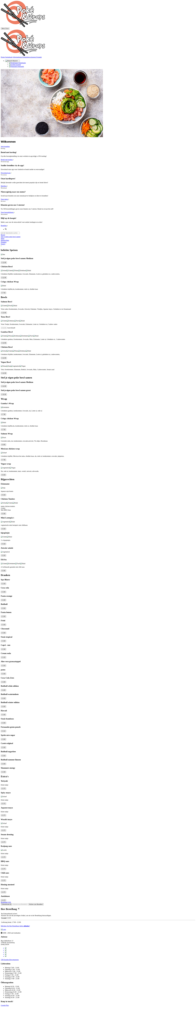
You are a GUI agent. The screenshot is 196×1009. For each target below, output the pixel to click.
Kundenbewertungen (29, 57)
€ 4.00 (3, 690)
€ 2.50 (3, 583)
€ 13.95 (4, 262)
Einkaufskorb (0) (6, 904)
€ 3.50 (3, 608)
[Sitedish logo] (3, 929)
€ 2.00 (3, 649)
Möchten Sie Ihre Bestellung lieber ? (15, 926)
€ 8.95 (3, 444)
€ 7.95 (3, 414)
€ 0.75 (3, 788)
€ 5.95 (3, 513)
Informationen (17, 57)
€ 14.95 (4, 328)
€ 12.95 (4, 277)
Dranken (3, 242)
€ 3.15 (3, 731)
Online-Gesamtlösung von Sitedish (12, 1007)
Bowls (3, 235)
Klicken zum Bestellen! (20, 904)
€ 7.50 (3, 293)
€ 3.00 (3, 592)
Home (3, 57)
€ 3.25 (3, 657)
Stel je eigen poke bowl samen (10, 237)
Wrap (2, 238)
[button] (98, 246)
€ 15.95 (4, 394)
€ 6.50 (3, 475)
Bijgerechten (5, 240)
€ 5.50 (3, 495)
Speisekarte (9, 57)
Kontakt (39, 57)
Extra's (3, 244)
